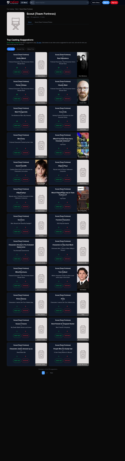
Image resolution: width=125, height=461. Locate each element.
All (31, 2)
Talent (16, 9)
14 (17, 121)
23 (17, 94)
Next (51, 373)
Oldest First (30, 49)
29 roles (39, 42)
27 (58, 67)
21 (58, 94)
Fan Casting (10, 9)
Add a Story (96, 2)
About (29, 22)
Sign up (114, 2)
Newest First (20, 49)
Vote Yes (17, 72)
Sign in (106, 2)
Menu (25, 2)
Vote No (25, 72)
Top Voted (11, 49)
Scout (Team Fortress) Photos (43, 22)
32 (17, 67)
